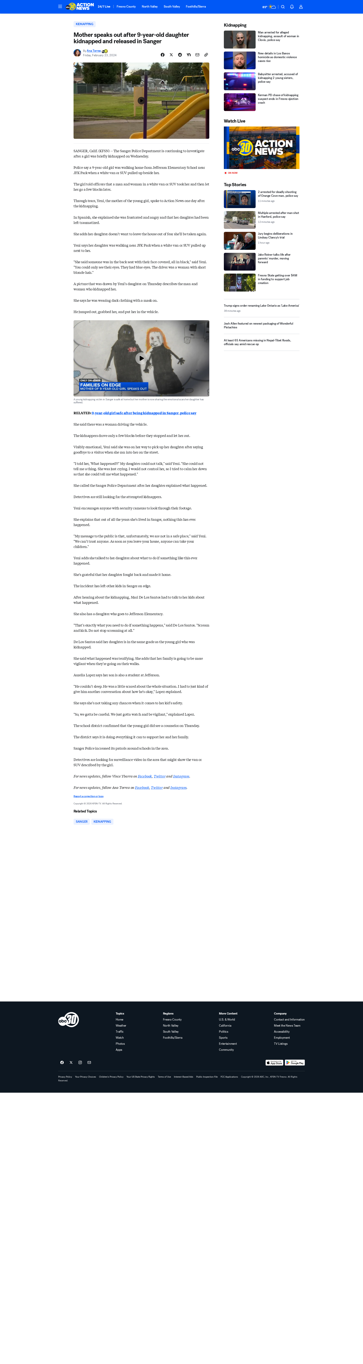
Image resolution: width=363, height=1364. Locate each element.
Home (119, 1019)
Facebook (145, 776)
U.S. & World (227, 1019)
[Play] (261, 148)
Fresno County (126, 6)
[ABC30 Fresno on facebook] (62, 1062)
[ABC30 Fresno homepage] (80, 7)
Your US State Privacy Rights (140, 1077)
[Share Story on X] (171, 55)
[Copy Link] (206, 55)
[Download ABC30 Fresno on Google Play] (295, 1063)
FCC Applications (229, 1077)
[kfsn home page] (68, 1019)
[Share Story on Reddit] (180, 55)
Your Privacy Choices (85, 1077)
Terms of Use (164, 1077)
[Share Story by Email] (197, 55)
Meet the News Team (287, 1025)
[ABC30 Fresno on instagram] (80, 1062)
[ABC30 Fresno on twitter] (71, 1062)
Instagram (181, 776)
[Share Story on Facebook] (162, 55)
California (225, 1025)
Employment (282, 1037)
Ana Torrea (94, 51)
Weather (121, 1025)
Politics (223, 1031)
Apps (119, 1049)
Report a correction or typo (88, 796)
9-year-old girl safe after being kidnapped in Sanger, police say (144, 412)
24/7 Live (104, 6)
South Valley (172, 6)
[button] (60, 6)
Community (226, 1049)
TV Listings (280, 1043)
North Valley (150, 6)
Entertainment (228, 1043)
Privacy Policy (65, 1077)
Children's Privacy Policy (111, 1077)
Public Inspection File (207, 1077)
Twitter (160, 776)
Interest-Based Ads (183, 1077)
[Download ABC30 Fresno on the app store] (274, 1063)
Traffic (120, 1031)
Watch (120, 1037)
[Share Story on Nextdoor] (188, 55)
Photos (120, 1043)
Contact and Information (289, 1019)
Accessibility (281, 1031)
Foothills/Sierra (196, 6)
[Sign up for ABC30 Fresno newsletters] (89, 1062)
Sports (223, 1037)
